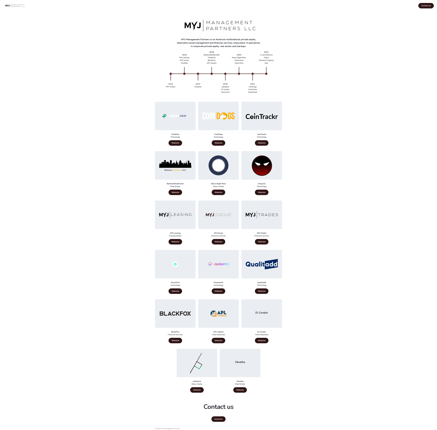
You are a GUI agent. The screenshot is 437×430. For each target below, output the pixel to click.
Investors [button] (218, 419)
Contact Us (426, 5)
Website (175, 143)
